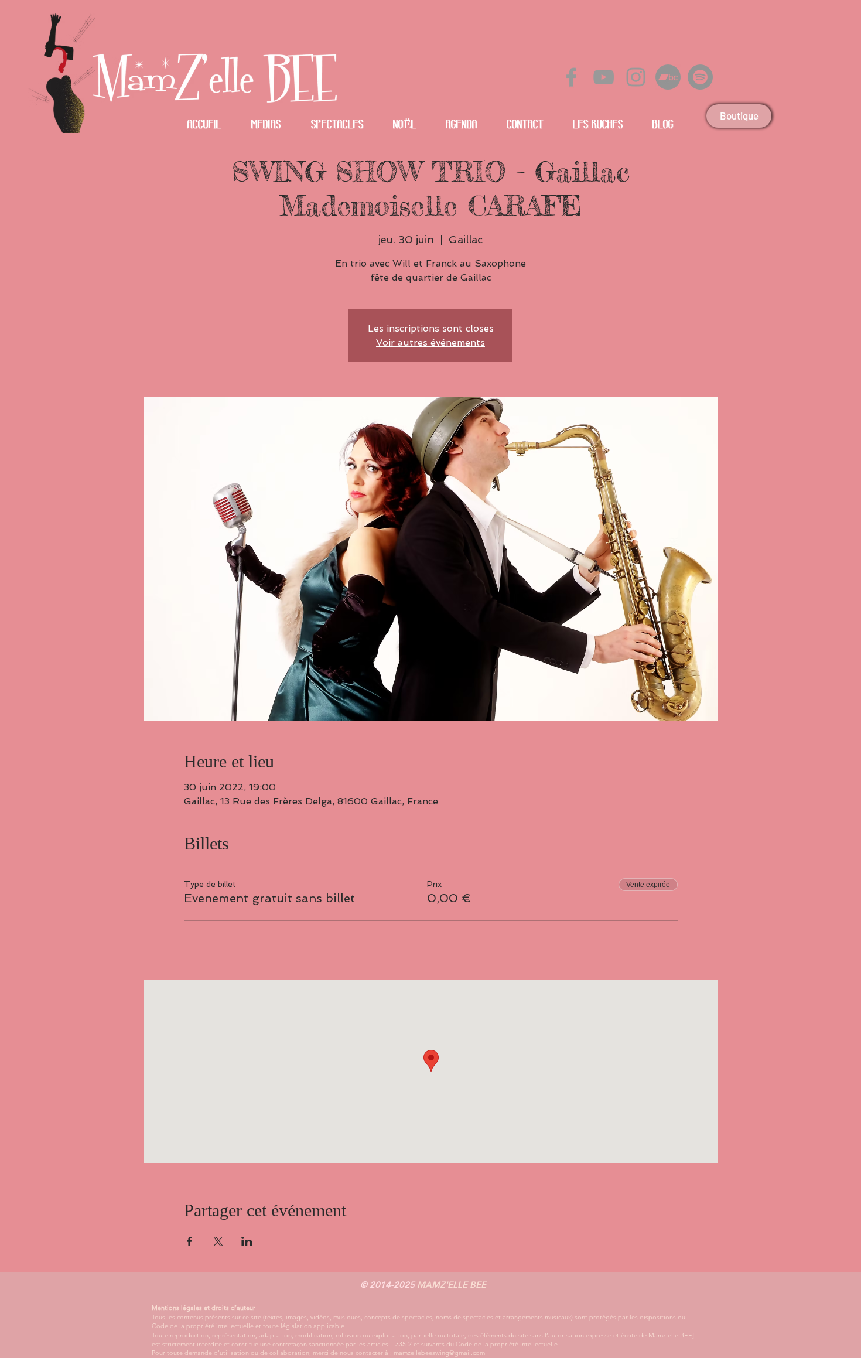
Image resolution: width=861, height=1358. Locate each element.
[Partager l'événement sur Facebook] (189, 1241)
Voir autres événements (430, 342)
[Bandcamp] (668, 77)
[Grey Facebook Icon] (571, 77)
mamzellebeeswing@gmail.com (439, 1353)
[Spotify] (700, 77)
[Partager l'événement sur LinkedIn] (246, 1241)
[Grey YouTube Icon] (603, 77)
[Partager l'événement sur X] (218, 1241)
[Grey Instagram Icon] (635, 77)
